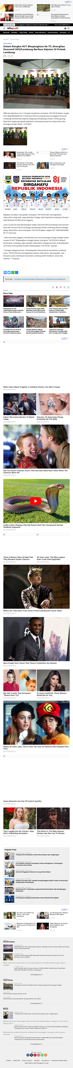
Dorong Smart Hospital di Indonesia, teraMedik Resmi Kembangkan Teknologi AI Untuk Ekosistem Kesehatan (38, 1038)
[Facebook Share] (53, 287)
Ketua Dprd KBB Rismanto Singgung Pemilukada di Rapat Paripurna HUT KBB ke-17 (44, 25)
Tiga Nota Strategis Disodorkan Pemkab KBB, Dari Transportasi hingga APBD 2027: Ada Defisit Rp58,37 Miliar (58, 331)
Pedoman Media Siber (59, 1060)
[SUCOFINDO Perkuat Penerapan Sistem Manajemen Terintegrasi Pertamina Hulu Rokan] (9, 864)
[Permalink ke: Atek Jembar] (4, 56)
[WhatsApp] (42, 1055)
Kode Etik (16, 1060)
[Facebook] (27, 1055)
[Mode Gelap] (65, 28)
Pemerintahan (7, 43)
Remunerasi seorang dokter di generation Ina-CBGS (22, 999)
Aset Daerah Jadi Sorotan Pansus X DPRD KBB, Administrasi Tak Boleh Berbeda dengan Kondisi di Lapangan (59, 310)
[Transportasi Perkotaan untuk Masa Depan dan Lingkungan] (9, 856)
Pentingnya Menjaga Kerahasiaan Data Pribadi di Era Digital (37, 898)
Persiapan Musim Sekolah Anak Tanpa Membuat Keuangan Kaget (38, 985)
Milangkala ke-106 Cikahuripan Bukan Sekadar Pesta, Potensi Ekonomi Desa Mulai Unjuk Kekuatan (13, 310)
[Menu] (4, 28)
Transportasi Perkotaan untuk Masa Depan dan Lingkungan (37, 855)
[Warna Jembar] (12, 28)
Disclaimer (45, 1060)
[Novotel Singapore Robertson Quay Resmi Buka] (9, 873)
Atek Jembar (10, 55)
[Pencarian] (68, 28)
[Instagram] (38, 1055)
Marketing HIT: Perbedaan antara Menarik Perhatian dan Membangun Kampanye (41, 890)
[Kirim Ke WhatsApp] (68, 287)
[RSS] (45, 1055)
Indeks (8, 1060)
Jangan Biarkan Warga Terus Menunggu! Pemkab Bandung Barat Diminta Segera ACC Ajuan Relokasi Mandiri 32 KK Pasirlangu (36, 331)
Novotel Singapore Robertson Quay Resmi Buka (33, 872)
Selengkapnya (36, 974)
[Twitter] (31, 1055)
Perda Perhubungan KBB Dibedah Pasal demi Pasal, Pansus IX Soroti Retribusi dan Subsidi (35, 310)
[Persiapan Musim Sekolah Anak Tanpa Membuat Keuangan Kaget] (8, 986)
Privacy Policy (27, 1060)
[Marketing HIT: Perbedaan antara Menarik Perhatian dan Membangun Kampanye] (9, 890)
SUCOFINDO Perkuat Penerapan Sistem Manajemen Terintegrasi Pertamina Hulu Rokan (39, 864)
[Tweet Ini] (56, 287)
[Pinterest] (34, 1055)
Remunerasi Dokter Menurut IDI (14, 994)
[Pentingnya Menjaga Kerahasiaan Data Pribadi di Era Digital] (9, 899)
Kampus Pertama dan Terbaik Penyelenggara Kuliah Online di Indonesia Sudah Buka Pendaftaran (42, 881)
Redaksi (37, 1060)
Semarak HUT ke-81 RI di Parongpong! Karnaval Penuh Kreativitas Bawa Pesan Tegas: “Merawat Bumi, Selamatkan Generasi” (12, 331)
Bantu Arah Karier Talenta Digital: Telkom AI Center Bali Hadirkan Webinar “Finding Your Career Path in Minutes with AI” (41, 1027)
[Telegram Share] (64, 287)
